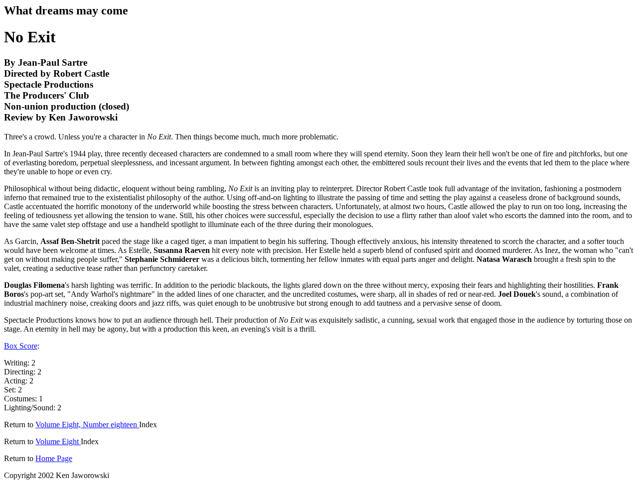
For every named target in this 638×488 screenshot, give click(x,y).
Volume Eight (58, 441)
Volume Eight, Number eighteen (87, 424)
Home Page (53, 458)
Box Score (20, 346)
